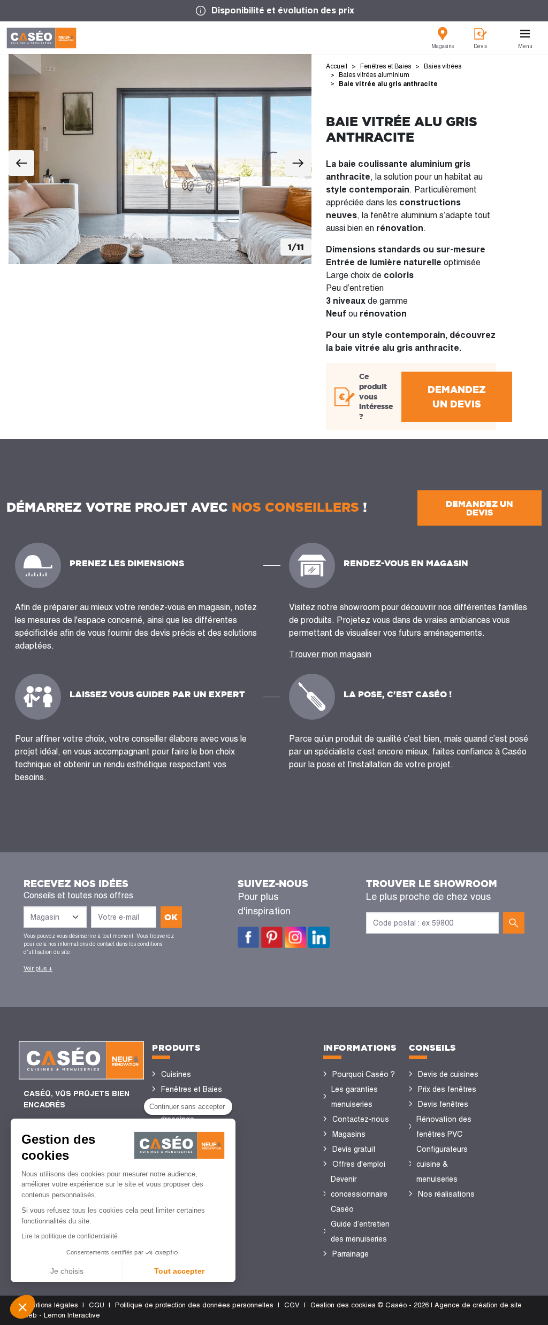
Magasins (349, 1134)
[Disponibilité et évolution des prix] (274, 10)
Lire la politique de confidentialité (69, 1236)
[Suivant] (298, 163)
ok (171, 917)
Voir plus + (38, 968)
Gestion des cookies (343, 1305)
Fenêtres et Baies (191, 1089)
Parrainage (350, 1254)
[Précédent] (21, 163)
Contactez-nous (360, 1119)
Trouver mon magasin (330, 654)
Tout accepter (179, 1271)
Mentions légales (51, 1305)
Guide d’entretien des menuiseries (360, 1231)
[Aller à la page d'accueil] (41, 38)
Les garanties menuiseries (354, 1096)
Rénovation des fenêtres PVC (443, 1126)
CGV (292, 1305)
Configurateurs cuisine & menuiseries (442, 1164)
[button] (22, 1307)
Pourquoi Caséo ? (363, 1074)
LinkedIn (319, 937)
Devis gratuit (354, 1149)
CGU (96, 1305)
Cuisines (176, 1074)
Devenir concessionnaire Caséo (359, 1194)
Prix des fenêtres (447, 1089)
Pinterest (272, 937)
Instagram (295, 937)
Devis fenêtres (443, 1104)
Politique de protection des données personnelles (194, 1305)
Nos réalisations (446, 1194)
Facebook (248, 937)
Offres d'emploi (358, 1164)
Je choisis (66, 1271)
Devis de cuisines (448, 1074)
